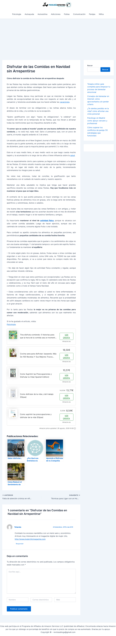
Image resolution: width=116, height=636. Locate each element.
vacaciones (64, 102)
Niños (101, 14)
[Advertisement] (58, 36)
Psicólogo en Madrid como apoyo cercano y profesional (97, 121)
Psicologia (16, 14)
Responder (20, 544)
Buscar (90, 65)
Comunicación (79, 14)
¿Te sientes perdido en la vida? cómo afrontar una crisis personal (98, 111)
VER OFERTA (66, 336)
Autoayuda (29, 14)
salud (72, 155)
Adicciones (55, 14)
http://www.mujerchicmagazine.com (30, 539)
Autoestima (42, 14)
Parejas (92, 14)
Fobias (67, 14)
